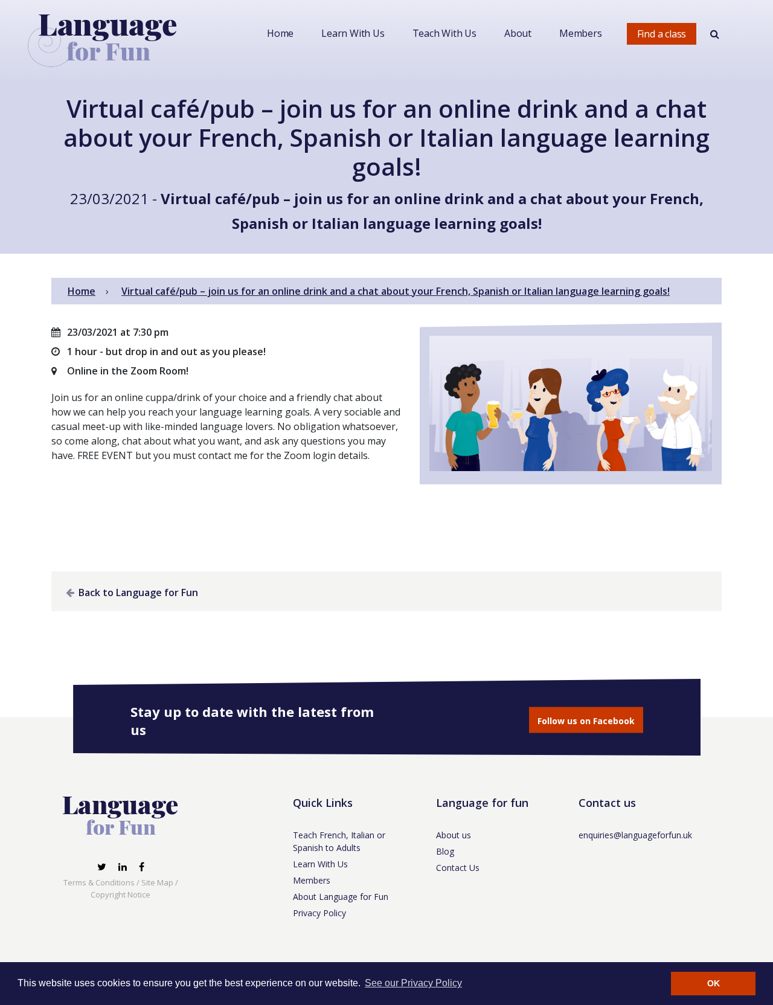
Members (580, 33)
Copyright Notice (120, 894)
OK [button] (713, 983)
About (517, 33)
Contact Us (458, 867)
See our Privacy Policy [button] (413, 983)
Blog (445, 851)
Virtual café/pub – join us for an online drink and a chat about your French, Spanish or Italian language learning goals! (395, 291)
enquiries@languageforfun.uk (635, 835)
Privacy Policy (319, 913)
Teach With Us (444, 33)
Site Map (157, 882)
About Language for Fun (340, 896)
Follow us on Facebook (586, 721)
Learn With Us (352, 33)
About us (453, 835)
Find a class (662, 33)
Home (280, 33)
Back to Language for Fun (137, 592)
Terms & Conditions (99, 882)
